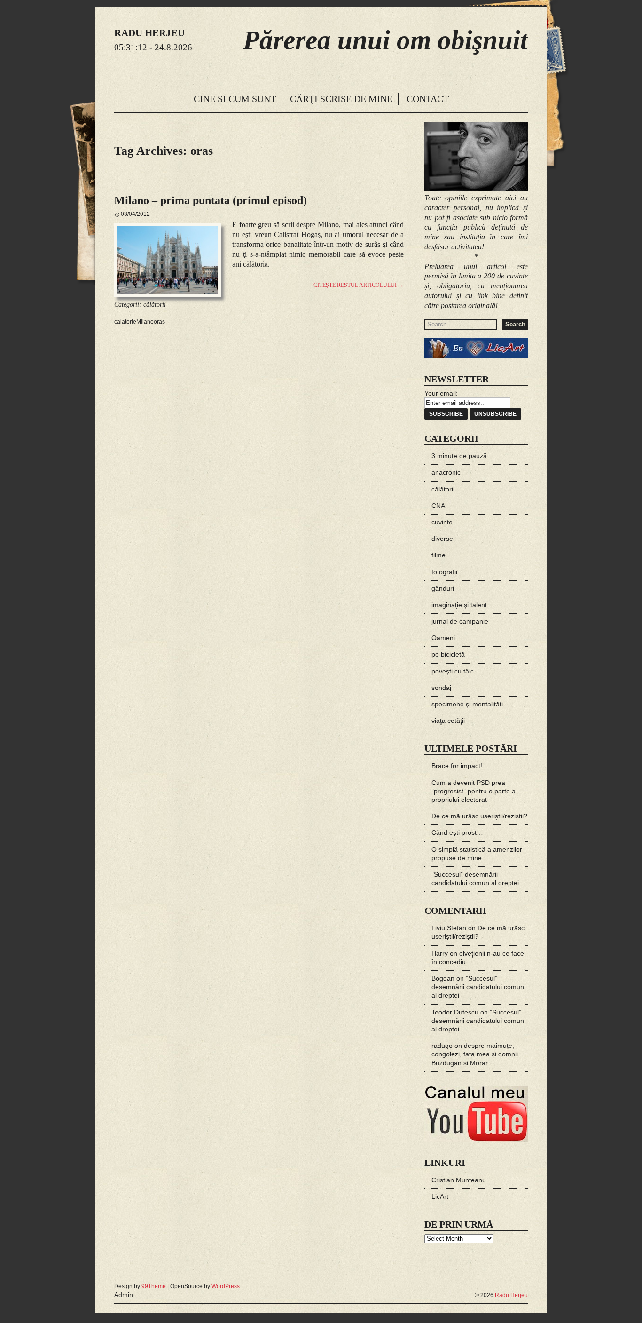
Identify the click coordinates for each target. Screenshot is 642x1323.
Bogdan (442, 978)
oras (159, 321)
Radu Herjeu (511, 1295)
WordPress (225, 1286)
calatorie (125, 321)
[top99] (506, 1282)
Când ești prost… (457, 832)
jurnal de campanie (459, 621)
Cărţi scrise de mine (341, 99)
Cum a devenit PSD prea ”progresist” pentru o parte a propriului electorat (473, 791)
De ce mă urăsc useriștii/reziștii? (479, 816)
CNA (438, 505)
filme (438, 555)
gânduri (442, 588)
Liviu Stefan (448, 928)
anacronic (446, 472)
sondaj (441, 687)
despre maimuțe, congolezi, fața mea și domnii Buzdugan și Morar (474, 1054)
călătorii (154, 304)
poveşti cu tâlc (452, 671)
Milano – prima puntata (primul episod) (210, 200)
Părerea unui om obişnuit (385, 39)
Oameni (443, 638)
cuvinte (442, 522)
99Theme (153, 1286)
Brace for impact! (456, 765)
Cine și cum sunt (235, 99)
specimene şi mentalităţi (467, 704)
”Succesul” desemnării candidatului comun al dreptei (477, 986)
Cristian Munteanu (458, 1180)
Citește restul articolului (358, 285)
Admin (123, 1295)
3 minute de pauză (459, 455)
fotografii (444, 572)
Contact (428, 99)
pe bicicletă (448, 654)
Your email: (441, 393)
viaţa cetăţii (448, 720)
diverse (442, 538)
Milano (145, 321)
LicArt (439, 1196)
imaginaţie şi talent (459, 605)
